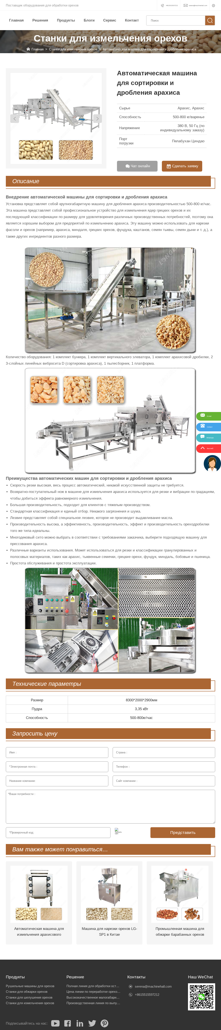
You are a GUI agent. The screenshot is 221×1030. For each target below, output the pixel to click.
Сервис (109, 20)
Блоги (89, 20)
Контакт (132, 20)
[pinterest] (104, 1023)
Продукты (66, 20)
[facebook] (67, 1023)
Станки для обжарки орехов (26, 991)
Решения (40, 20)
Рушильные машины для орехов (30, 986)
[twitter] (92, 1023)
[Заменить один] (118, 831)
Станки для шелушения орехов (29, 997)
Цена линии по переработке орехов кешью (93, 991)
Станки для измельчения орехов (73, 49)
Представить (183, 832)
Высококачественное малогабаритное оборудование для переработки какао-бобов (93, 997)
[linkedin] (80, 1023)
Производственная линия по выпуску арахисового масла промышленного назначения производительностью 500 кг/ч (93, 1003)
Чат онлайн (140, 166)
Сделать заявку (185, 166)
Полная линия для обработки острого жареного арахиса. (93, 986)
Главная (16, 20)
